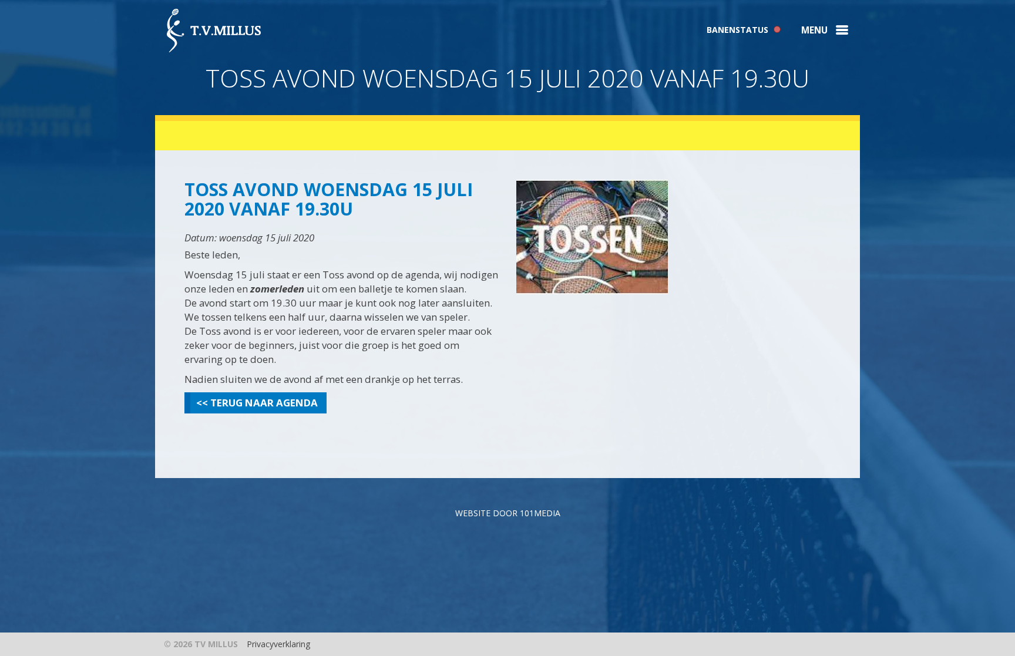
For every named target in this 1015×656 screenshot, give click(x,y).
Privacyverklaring (278, 644)
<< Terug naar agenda (257, 402)
